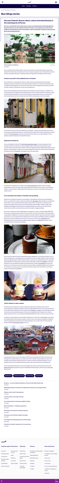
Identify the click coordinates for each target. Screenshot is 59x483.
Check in (34, 6)
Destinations (13, 10)
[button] (2, 2)
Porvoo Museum (14, 134)
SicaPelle (44, 261)
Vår (11, 260)
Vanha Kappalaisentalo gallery (29, 144)
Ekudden (33, 310)
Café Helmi (43, 218)
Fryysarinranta (42, 263)
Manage (28, 6)
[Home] (29, 2)
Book (23, 6)
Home (2, 10)
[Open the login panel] (56, 2)
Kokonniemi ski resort (18, 322)
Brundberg (35, 201)
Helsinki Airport (7, 367)
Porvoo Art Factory (32, 185)
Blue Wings (7, 10)
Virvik (39, 310)
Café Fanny (40, 220)
